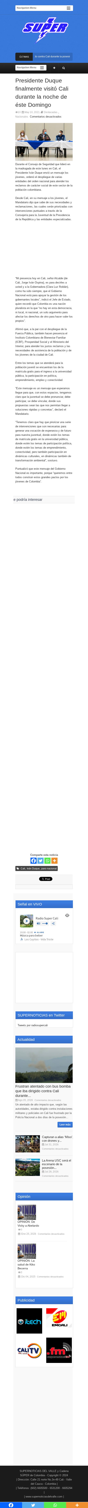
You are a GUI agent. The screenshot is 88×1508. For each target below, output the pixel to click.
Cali (23, 868)
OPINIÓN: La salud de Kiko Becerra (26, 1264)
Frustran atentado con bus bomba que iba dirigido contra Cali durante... (43, 1091)
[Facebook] (33, 861)
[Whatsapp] (47, 861)
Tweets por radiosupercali (33, 1025)
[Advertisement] (44, 251)
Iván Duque (33, 868)
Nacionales (21, 116)
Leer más (65, 1124)
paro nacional (49, 868)
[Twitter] (40, 861)
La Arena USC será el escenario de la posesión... (56, 1164)
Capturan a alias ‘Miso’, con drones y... (57, 1138)
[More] (54, 861)
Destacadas (50, 112)
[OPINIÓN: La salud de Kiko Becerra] (27, 1251)
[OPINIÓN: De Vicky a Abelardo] (27, 1212)
